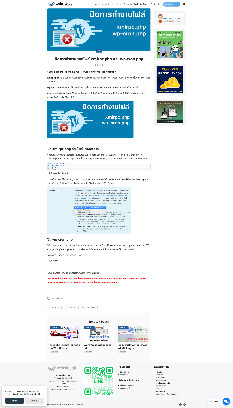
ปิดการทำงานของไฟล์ (89, 307)
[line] (184, 404)
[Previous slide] (158, 79)
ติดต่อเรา (159, 388)
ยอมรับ (14, 401)
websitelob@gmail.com (65, 389)
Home (96, 4)
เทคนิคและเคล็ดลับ (163, 383)
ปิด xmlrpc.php (72, 307)
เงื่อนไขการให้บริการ (127, 385)
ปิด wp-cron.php (55, 307)
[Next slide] (181, 79)
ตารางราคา (124, 375)
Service (115, 4)
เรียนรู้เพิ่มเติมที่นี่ (33, 394)
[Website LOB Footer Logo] (61, 371)
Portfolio (128, 4)
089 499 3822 (64, 386)
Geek (99, 50)
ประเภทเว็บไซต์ (161, 386)
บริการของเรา (161, 377)
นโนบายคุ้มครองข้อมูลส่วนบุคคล (167, 394)
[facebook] (180, 404)
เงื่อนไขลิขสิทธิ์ (125, 388)
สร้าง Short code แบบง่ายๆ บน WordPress (65, 346)
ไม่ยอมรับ (34, 401)
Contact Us (156, 4)
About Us (106, 4)
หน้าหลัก (159, 372)
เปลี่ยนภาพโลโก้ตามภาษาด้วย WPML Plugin (132, 346)
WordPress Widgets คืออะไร (97, 346)
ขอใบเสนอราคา (161, 391)
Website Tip (140, 4)
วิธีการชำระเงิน (125, 372)
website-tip (60, 298)
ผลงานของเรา (161, 380)
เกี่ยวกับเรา (159, 375)
